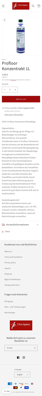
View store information (13, 114)
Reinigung (8, 301)
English (19, 374)
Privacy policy (10, 262)
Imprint (7, 268)
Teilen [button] (7, 231)
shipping (8, 274)
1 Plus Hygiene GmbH (17, 392)
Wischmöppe (9, 312)
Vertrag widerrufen (12, 285)
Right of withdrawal (12, 279)
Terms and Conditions (13, 257)
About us (8, 251)
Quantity (5, 84)
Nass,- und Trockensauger (15, 307)
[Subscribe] (34, 348)
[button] (3, 6)
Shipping (13, 80)
